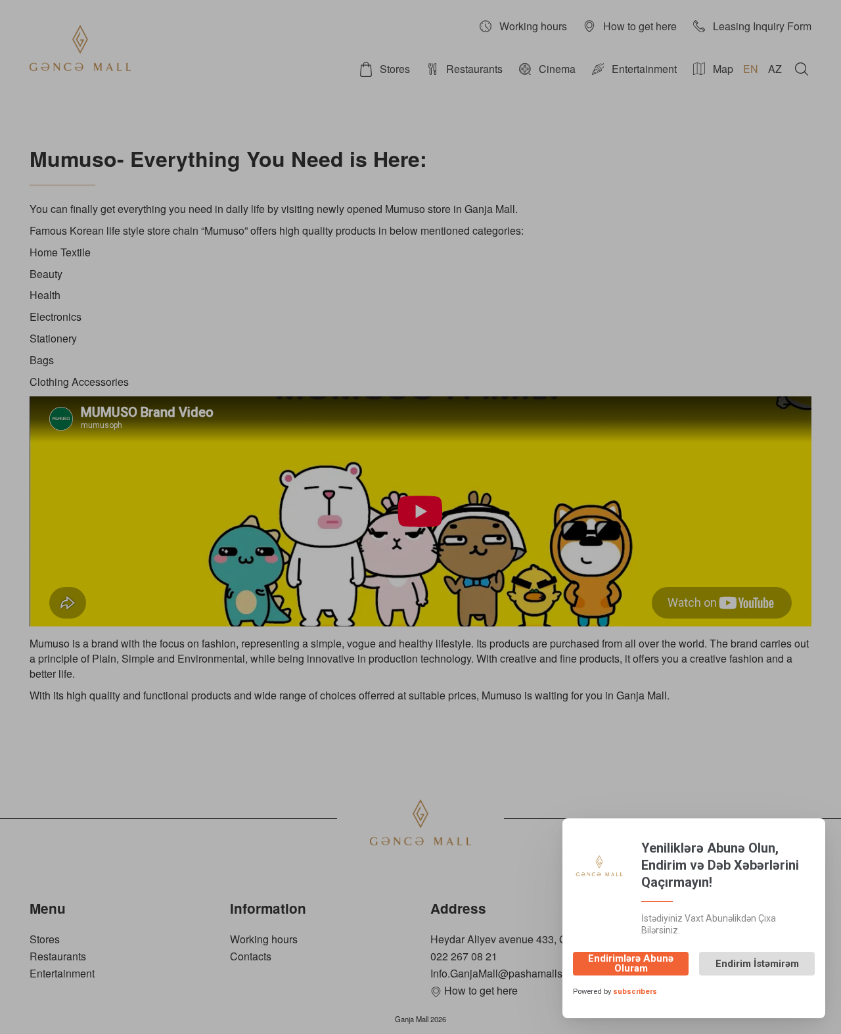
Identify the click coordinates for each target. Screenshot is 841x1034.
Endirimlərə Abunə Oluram (630, 963)
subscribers (635, 991)
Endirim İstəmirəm (757, 964)
